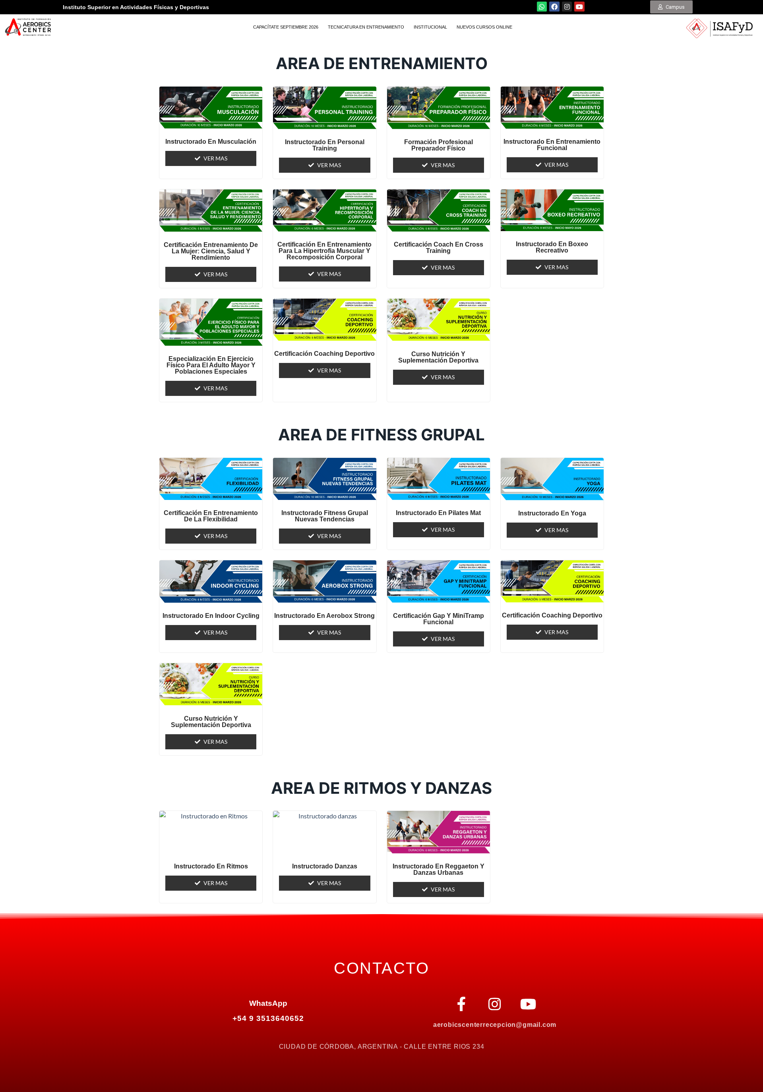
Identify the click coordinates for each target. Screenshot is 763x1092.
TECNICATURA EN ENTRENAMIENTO (366, 27)
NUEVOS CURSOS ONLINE (484, 27)
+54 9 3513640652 (268, 1018)
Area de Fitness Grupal (381, 434)
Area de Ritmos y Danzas (381, 788)
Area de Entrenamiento (382, 63)
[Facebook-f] (461, 1004)
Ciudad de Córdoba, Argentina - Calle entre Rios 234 (381, 1046)
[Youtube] (579, 7)
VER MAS (215, 158)
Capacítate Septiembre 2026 (285, 27)
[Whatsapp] (542, 7)
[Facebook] (554, 7)
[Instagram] (567, 7)
